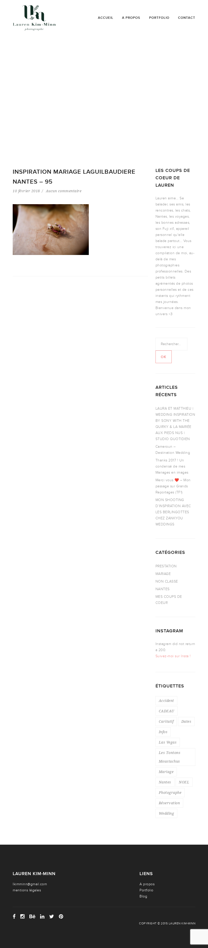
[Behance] (32, 916)
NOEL (184, 782)
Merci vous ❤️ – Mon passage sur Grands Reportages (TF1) (173, 486)
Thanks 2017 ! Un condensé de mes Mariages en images (171, 466)
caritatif (166, 721)
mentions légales (27, 890)
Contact (186, 18)
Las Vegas (168, 742)
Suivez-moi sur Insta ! (173, 656)
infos (163, 731)
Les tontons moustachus (170, 757)
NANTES (162, 589)
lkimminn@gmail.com (30, 884)
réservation (169, 802)
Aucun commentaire (64, 190)
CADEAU (166, 711)
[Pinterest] (61, 916)
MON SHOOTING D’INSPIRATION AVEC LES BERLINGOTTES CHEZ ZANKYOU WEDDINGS (173, 512)
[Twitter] (51, 916)
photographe (170, 792)
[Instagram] (22, 916)
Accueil (105, 18)
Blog (143, 896)
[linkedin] (42, 916)
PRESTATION (166, 566)
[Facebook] (14, 916)
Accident (166, 700)
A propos (131, 18)
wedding (166, 813)
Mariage (166, 771)
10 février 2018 (26, 190)
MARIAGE (163, 574)
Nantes (165, 782)
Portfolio (159, 18)
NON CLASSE (166, 581)
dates (186, 721)
